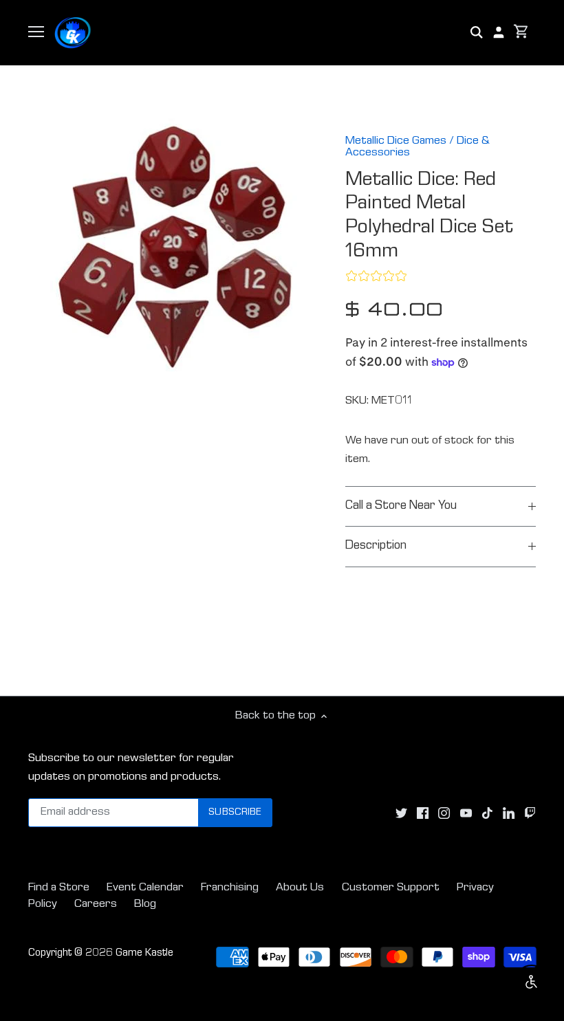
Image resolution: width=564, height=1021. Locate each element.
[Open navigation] (36, 31)
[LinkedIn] (508, 813)
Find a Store (58, 888)
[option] (174, 246)
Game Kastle (144, 953)
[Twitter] (401, 813)
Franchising (230, 888)
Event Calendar (145, 888)
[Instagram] (444, 813)
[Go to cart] (521, 33)
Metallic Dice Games (395, 141)
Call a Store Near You (401, 506)
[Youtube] (466, 813)
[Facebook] (423, 813)
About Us (300, 888)
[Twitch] (530, 813)
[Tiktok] (487, 813)
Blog (145, 904)
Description (375, 546)
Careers (95, 904)
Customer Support (391, 888)
